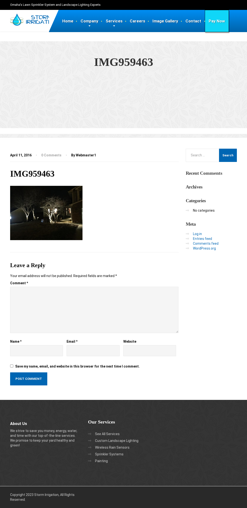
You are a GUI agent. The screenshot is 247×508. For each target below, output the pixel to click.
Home (67, 21)
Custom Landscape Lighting (116, 441)
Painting (101, 461)
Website (129, 341)
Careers (137, 21)
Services (114, 21)
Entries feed (202, 239)
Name (15, 341)
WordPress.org (204, 248)
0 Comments (51, 155)
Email (72, 341)
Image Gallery (165, 21)
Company (89, 21)
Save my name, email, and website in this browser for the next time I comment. (77, 366)
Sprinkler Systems (109, 454)
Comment (19, 283)
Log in (197, 234)
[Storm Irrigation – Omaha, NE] (33, 16)
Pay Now (217, 21)
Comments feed (206, 243)
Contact (193, 21)
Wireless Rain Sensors (112, 447)
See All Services (107, 434)
